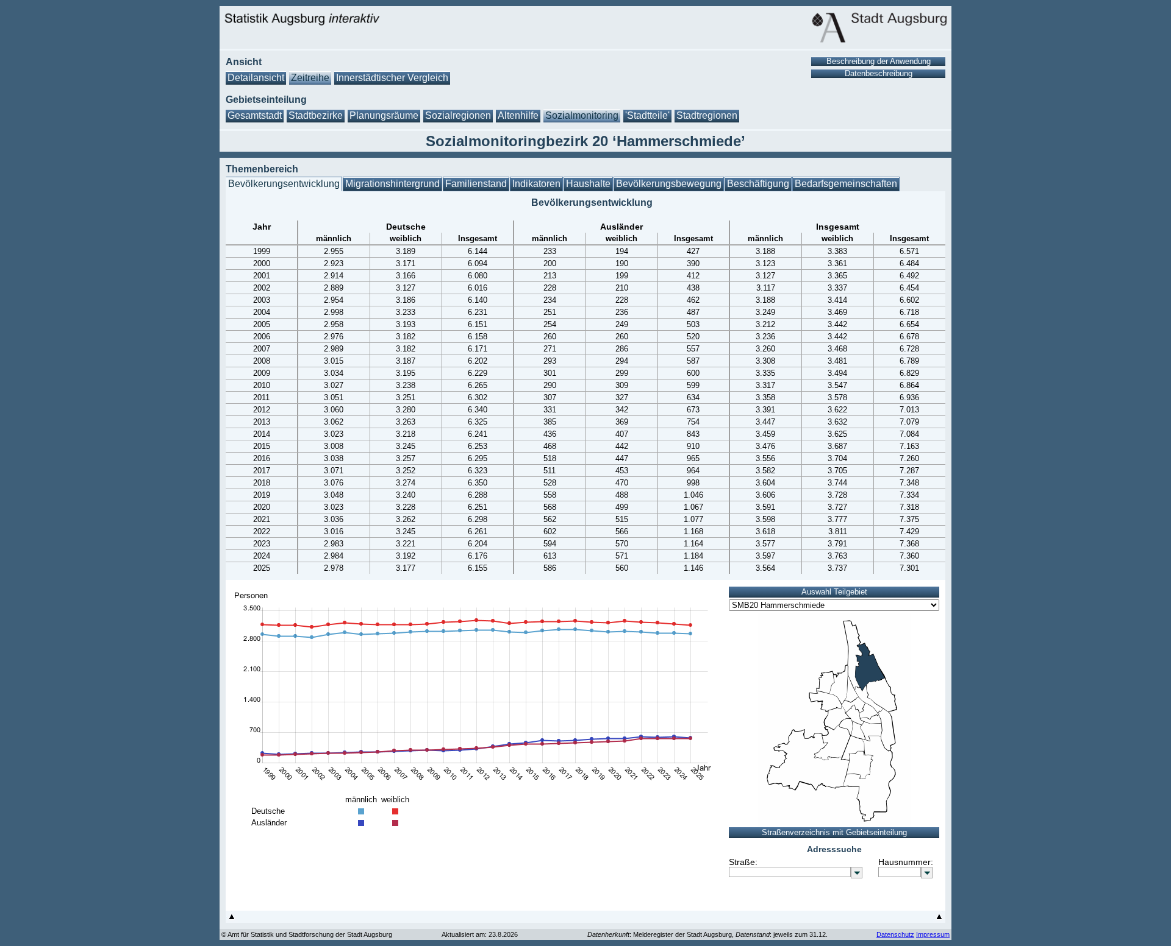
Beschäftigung (758, 183)
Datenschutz (895, 934)
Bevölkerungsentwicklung (284, 183)
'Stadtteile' (647, 115)
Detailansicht (255, 77)
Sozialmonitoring (581, 115)
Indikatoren (536, 183)
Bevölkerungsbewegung (669, 183)
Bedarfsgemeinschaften (846, 183)
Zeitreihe (310, 77)
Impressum (933, 934)
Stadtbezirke (315, 115)
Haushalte (588, 183)
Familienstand (476, 183)
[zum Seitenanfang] (232, 919)
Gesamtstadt (254, 115)
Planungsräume (383, 115)
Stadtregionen (706, 115)
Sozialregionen (458, 115)
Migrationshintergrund (392, 183)
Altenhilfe (518, 115)
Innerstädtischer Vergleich (392, 77)
